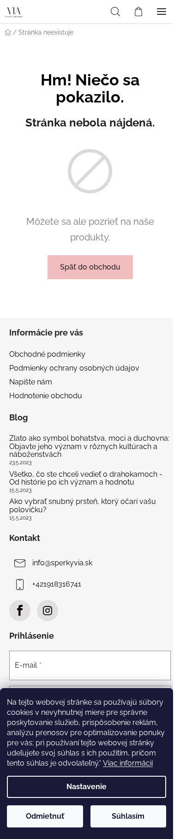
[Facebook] (19, 610)
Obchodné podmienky (47, 354)
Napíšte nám (30, 382)
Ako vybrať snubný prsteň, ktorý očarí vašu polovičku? (82, 505)
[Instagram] (47, 610)
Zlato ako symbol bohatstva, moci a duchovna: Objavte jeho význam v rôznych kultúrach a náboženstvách (89, 446)
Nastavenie (86, 786)
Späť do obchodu (90, 267)
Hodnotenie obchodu (45, 395)
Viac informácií (128, 763)
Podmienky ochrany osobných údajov (74, 368)
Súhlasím (128, 816)
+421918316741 (56, 584)
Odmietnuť (45, 816)
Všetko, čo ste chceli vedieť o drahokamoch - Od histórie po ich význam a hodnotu (85, 478)
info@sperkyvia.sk (62, 562)
